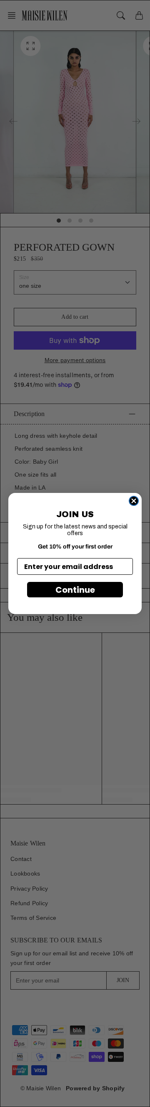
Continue (75, 590)
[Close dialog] (133, 500)
